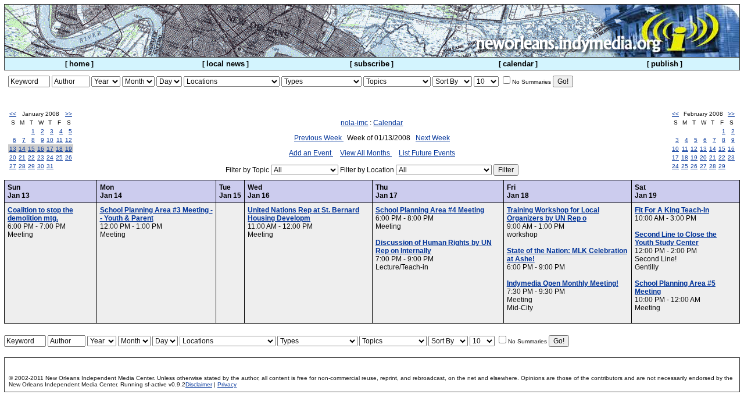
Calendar (388, 123)
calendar (518, 63)
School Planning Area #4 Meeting (429, 210)
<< (12, 114)
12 (68, 140)
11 (59, 140)
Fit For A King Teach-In (672, 210)
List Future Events (427, 153)
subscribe (371, 63)
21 (22, 157)
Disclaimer (198, 384)
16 (40, 148)
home (79, 63)
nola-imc (354, 123)
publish (664, 63)
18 (59, 148)
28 (22, 166)
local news (225, 63)
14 (22, 148)
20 (12, 157)
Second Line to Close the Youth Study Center (676, 238)
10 (49, 140)
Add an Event (311, 153)
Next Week (433, 138)
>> (68, 114)
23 (40, 157)
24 (49, 157)
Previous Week (319, 138)
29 (31, 166)
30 (40, 166)
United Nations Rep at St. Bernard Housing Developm (303, 214)
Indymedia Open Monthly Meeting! (562, 283)
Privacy (227, 384)
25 (59, 157)
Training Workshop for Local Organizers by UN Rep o (553, 214)
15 (31, 148)
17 (49, 148)
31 (49, 166)
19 (68, 148)
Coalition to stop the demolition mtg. (40, 214)
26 (68, 157)
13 (12, 148)
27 (12, 166)
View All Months (366, 153)
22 (31, 157)
